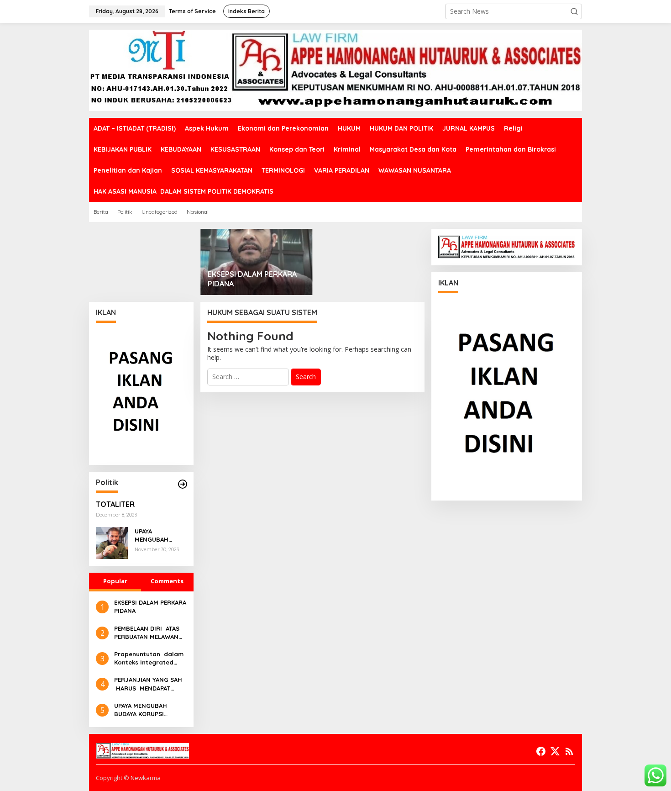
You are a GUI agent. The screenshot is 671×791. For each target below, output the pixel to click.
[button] (574, 11)
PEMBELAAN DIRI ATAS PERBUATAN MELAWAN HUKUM (146, 633)
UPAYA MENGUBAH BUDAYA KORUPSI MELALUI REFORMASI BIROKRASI (159, 535)
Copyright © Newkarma (128, 778)
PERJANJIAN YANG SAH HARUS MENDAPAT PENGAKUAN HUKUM (148, 684)
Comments (167, 581)
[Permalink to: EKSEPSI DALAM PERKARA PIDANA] (257, 262)
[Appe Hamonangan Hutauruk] (335, 69)
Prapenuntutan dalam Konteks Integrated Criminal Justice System (148, 658)
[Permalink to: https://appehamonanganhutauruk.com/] (182, 484)
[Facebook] (541, 751)
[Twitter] (555, 751)
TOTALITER (115, 504)
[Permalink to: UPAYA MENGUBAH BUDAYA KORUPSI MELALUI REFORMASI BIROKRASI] (112, 542)
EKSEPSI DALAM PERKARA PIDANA (252, 278)
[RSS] (569, 751)
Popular (115, 581)
